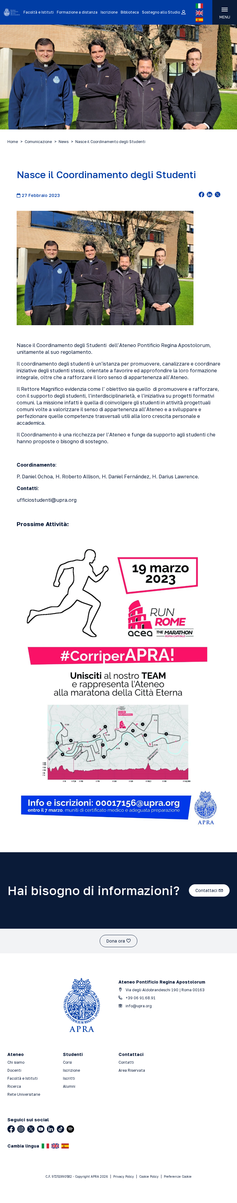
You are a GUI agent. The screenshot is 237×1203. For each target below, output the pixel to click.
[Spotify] (70, 1129)
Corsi (67, 1062)
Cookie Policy (149, 1176)
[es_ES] (199, 19)
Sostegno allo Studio (161, 12)
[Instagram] (21, 1129)
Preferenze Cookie (178, 1176)
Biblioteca (130, 12)
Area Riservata (131, 1070)
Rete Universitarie (23, 1094)
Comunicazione (38, 141)
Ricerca (14, 1086)
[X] (31, 1129)
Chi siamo (15, 1062)
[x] (217, 195)
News (64, 141)
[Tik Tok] (60, 1129)
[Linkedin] (50, 1129)
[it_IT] (199, 5)
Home (12, 141)
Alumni (69, 1086)
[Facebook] (11, 1129)
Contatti (126, 1062)
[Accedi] (183, 12)
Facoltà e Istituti (38, 12)
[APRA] (11, 12)
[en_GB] (199, 12)
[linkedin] (209, 195)
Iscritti (69, 1078)
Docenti (14, 1070)
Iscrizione (109, 12)
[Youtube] (40, 1129)
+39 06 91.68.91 (140, 998)
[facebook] (201, 195)
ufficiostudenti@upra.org (47, 500)
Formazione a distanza (77, 12)
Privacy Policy (123, 1176)
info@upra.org (138, 1006)
